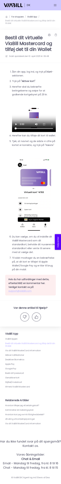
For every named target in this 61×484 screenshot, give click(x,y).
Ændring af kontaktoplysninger (20, 419)
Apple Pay (9, 364)
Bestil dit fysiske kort (14, 373)
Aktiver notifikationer (14, 355)
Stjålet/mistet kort (13, 382)
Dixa (48, 477)
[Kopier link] (55, 34)
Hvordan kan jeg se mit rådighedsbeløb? (24, 414)
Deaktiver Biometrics (14, 359)
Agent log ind (29, 477)
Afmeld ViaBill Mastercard (17, 386)
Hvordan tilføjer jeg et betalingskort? (22, 405)
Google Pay (10, 368)
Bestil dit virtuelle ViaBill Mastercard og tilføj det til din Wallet (30, 22)
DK (28, 5)
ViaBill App (32, 17)
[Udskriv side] (49, 34)
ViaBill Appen (11, 339)
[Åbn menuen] (55, 5)
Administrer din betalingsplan (19, 410)
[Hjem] (13, 5)
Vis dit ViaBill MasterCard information (23, 350)
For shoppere (17, 17)
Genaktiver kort (12, 377)
